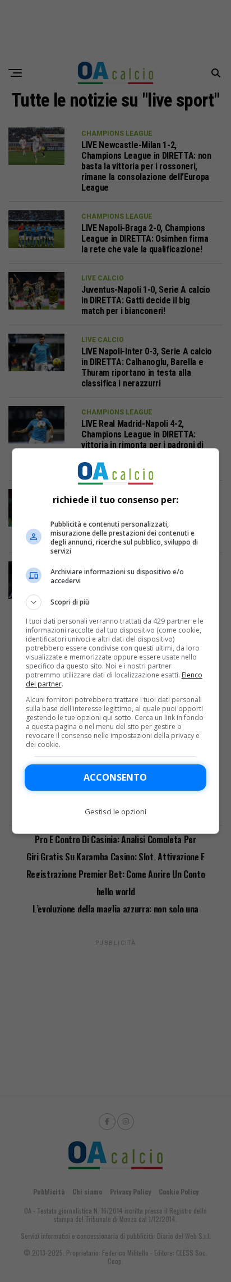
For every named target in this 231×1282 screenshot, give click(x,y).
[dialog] (116, 641)
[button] (116, 602)
